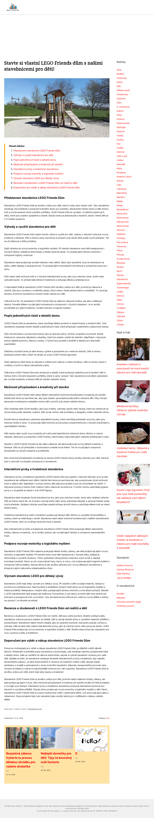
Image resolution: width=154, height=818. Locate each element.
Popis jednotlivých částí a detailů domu (34, 159)
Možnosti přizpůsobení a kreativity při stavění (38, 164)
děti (108, 718)
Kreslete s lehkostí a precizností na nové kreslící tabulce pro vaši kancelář (133, 368)
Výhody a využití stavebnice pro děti (33, 155)
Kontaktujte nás (35, 709)
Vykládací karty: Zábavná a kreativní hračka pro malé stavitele (133, 452)
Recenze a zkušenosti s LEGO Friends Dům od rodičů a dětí (45, 182)
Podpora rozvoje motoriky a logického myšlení (38, 173)
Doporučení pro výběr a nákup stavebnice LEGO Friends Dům (46, 187)
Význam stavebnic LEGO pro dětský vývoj (36, 178)
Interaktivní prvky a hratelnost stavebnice (35, 169)
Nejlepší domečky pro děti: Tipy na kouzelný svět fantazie (56, 758)
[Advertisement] (77, 32)
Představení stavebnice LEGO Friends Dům (36, 150)
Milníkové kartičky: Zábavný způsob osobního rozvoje (132, 410)
